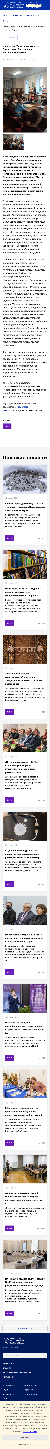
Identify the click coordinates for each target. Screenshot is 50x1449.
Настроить (25, 1444)
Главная (5, 15)
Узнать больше (30, 1431)
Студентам (7, 1368)
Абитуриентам (9, 1377)
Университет (17, 15)
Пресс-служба (31, 15)
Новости (6, 21)
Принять (25, 1437)
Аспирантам (8, 1394)
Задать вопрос (31, 1394)
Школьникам (9, 1385)
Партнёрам (29, 1390)
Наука (7, 426)
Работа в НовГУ (31, 1385)
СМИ (5, 1399)
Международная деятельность (17, 1372)
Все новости (24, 1328)
